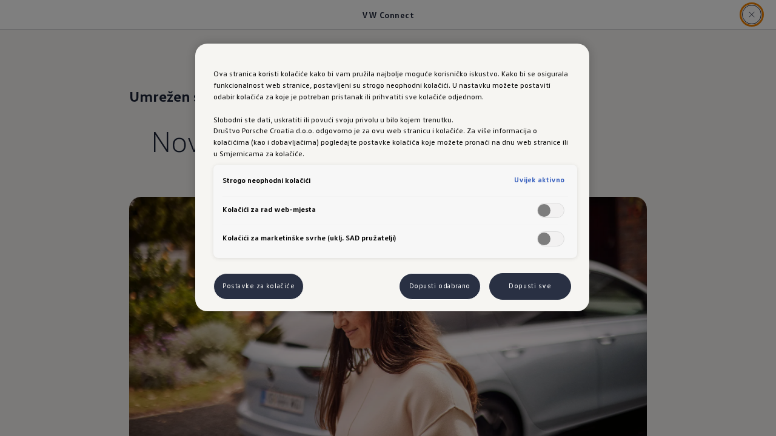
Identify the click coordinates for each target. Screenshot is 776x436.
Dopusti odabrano (439, 286)
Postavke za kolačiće (258, 286)
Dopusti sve (530, 286)
